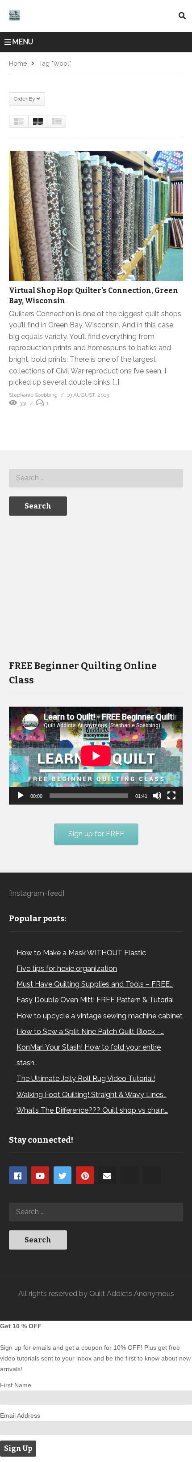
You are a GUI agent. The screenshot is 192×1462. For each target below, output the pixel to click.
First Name (15, 1385)
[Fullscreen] (171, 795)
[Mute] (157, 795)
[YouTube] (40, 1175)
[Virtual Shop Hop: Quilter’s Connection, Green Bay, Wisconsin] (96, 216)
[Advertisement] (76, 587)
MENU (22, 42)
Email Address (20, 1415)
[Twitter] (62, 1175)
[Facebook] (18, 1175)
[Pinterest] (85, 1175)
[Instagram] (129, 1175)
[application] (96, 756)
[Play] (20, 795)
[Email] (107, 1175)
